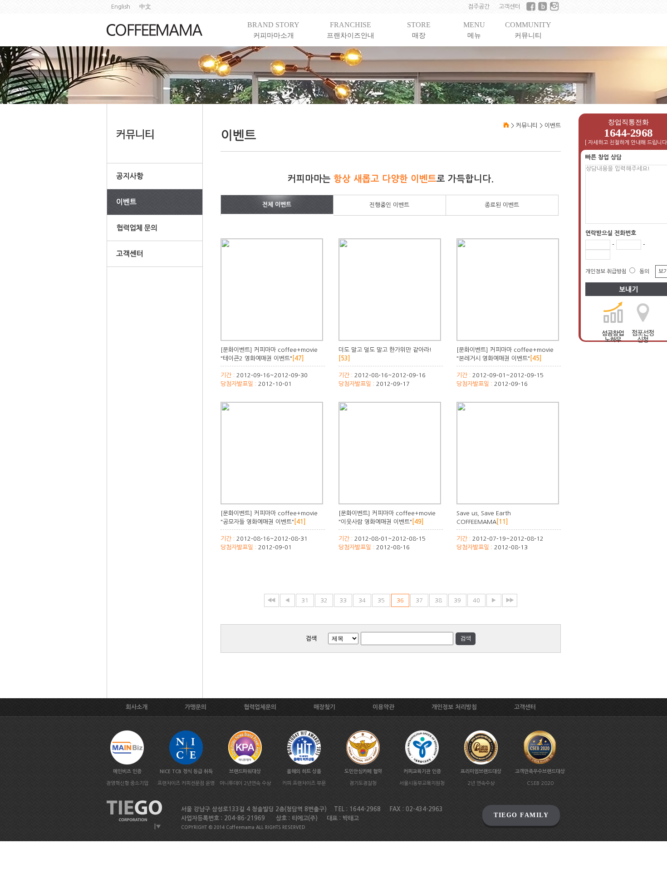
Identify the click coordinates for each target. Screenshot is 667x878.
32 (324, 600)
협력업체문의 (260, 707)
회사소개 (136, 707)
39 (457, 600)
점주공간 (479, 7)
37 (419, 600)
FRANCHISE (350, 30)
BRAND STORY (273, 30)
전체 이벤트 (276, 204)
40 (476, 600)
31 (305, 600)
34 (362, 600)
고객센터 (509, 7)
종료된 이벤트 (502, 205)
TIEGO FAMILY (521, 815)
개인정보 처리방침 (454, 707)
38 (438, 600)
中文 (145, 7)
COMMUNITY (528, 30)
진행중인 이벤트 (389, 205)
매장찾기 (324, 707)
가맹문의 (195, 707)
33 (343, 600)
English (120, 7)
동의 (644, 271)
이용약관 (383, 707)
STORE (419, 30)
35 (381, 600)
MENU (474, 30)
